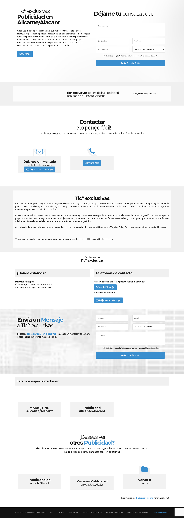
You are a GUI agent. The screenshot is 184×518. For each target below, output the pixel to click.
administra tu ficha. (145, 498)
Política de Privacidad (92, 512)
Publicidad (92, 403)
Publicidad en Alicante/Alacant (39, 476)
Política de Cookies (114, 512)
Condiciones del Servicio (138, 512)
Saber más (24, 53)
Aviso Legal (73, 512)
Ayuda (61, 512)
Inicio (52, 512)
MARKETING (39, 403)
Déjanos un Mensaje (41, 169)
